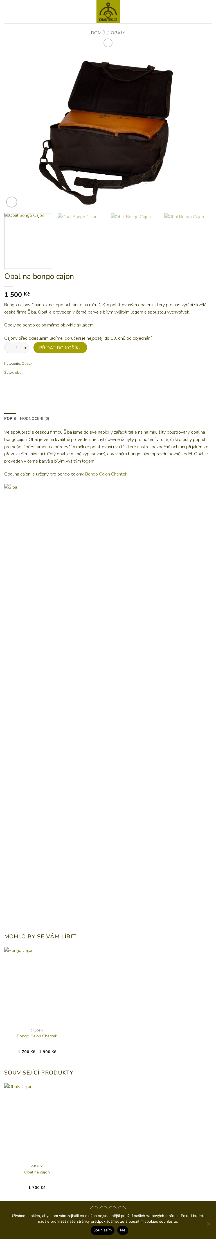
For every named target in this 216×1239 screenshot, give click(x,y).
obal (18, 372)
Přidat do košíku (60, 348)
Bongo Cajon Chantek (106, 474)
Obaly (118, 33)
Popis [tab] (10, 418)
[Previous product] (108, 43)
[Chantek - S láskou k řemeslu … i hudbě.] (108, 11)
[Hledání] (210, 11)
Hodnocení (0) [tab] (34, 418)
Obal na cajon (37, 1172)
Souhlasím (102, 1230)
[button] (7, 12)
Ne (122, 1230)
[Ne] (208, 1225)
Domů (98, 33)
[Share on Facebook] (9, 385)
